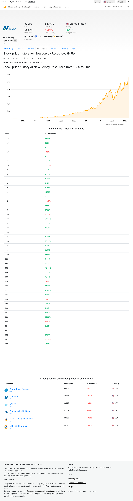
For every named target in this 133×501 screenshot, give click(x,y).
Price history (42, 49)
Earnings (30, 49)
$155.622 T (31, 2)
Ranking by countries (30, 7)
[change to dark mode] (129, 2)
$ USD (121, 2)
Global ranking (14, 7)
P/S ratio (64, 49)
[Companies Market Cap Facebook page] (69, 487)
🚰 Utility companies (43, 36)
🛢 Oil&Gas (29, 36)
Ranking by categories (52, 7)
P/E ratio (54, 49)
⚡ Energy (58, 36)
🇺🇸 (108, 2)
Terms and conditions (77, 483)
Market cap (8, 49)
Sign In (97, 2)
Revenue (20, 49)
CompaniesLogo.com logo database (41, 491)
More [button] (73, 49)
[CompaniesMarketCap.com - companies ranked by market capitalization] (4, 6)
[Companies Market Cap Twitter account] (72, 487)
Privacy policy (74, 479)
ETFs (67, 7)
